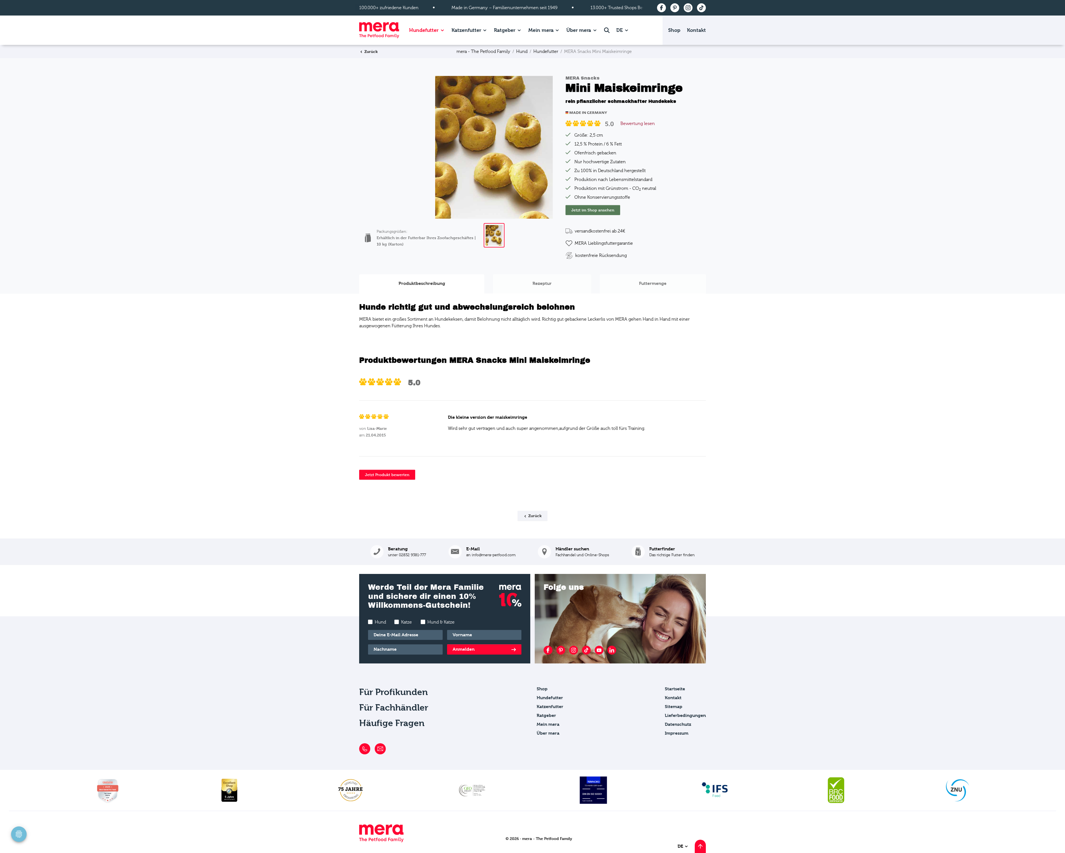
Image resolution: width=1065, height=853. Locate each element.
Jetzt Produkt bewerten (387, 474)
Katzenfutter (466, 30)
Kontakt (696, 30)
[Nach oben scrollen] (700, 846)
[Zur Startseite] (379, 30)
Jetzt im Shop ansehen (592, 210)
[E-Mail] (380, 748)
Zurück (370, 51)
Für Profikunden (393, 692)
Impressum (676, 733)
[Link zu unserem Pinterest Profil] (560, 650)
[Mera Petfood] (381, 840)
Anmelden (464, 649)
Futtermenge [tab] (652, 283)
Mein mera (541, 30)
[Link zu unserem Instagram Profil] (573, 650)
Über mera (578, 30)
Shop (674, 30)
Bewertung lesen (637, 123)
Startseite (675, 688)
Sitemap (673, 706)
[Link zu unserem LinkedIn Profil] (611, 650)
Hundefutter (423, 30)
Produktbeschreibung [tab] (422, 283)
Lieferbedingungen (685, 715)
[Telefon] (364, 748)
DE (620, 30)
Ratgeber (504, 30)
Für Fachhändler (393, 708)
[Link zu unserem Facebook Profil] (548, 650)
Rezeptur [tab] (542, 283)
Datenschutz (678, 724)
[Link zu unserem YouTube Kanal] (599, 650)
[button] (663, 551)
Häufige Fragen (392, 723)
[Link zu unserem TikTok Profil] (586, 650)
